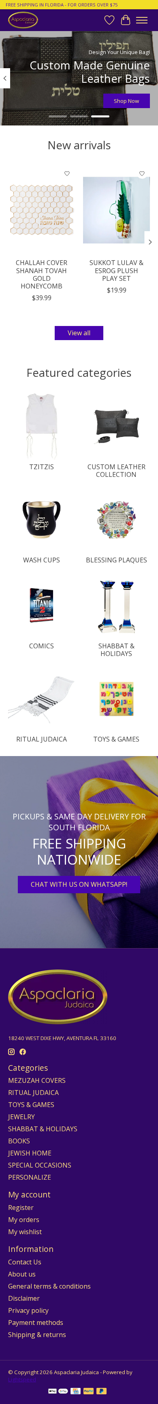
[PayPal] (88, 1392)
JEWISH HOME (29, 1153)
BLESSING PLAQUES (116, 560)
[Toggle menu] (142, 20)
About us (22, 1274)
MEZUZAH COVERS (37, 1080)
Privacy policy (28, 1310)
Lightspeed (22, 1379)
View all (79, 332)
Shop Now (126, 100)
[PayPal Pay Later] (101, 1392)
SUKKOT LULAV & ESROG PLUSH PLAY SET (116, 270)
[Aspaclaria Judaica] (23, 20)
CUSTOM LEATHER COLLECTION (116, 470)
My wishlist (25, 1231)
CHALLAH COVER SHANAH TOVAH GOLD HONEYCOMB (41, 274)
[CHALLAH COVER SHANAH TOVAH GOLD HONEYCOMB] (41, 210)
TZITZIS (41, 466)
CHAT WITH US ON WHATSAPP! (79, 884)
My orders (23, 1219)
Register (21, 1207)
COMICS (41, 645)
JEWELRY (21, 1116)
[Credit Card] (75, 1392)
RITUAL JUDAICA (41, 739)
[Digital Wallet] (58, 1392)
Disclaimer (24, 1298)
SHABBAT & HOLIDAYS (116, 649)
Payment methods (35, 1322)
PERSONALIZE (29, 1177)
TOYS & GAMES (116, 739)
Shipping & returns (37, 1334)
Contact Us (24, 1262)
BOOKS (19, 1141)
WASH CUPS (41, 560)
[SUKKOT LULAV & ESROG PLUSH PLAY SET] (116, 210)
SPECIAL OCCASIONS (39, 1165)
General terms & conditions (49, 1286)
